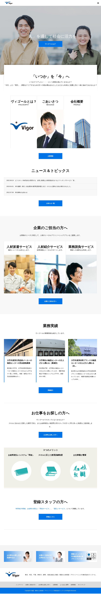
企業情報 (50, 156)
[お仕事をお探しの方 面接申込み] (18, 561)
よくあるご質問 (64, 584)
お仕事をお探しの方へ (50, 435)
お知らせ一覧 (50, 203)
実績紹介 (50, 390)
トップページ (19, 584)
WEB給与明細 (21, 508)
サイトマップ (81, 584)
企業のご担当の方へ (50, 301)
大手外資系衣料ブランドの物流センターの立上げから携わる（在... (83, 363)
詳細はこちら (50, 517)
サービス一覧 (50, 48)
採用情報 (73, 584)
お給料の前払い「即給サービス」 (39, 508)
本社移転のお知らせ (21, 192)
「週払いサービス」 (59, 508)
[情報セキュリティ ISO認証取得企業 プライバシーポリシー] (82, 561)
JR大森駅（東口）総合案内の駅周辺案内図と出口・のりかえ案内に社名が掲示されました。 (43, 186)
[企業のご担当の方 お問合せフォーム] (50, 561)
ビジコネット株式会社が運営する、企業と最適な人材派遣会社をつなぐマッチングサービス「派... (45, 180)
